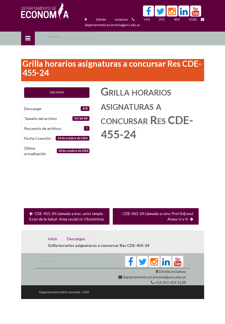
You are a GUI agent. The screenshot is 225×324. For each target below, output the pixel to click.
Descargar (57, 92)
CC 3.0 (55, 260)
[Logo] (45, 12)
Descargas (76, 238)
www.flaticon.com (79, 255)
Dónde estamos (112, 19)
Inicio (52, 238)
